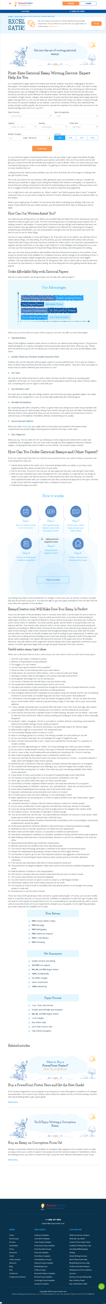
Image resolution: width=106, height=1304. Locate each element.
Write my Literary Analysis (79, 1235)
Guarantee (13, 1245)
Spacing (42, 123)
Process (12, 1242)
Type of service (13, 112)
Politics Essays (40, 1270)
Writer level (74, 123)
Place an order (53, 580)
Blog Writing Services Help (79, 1263)
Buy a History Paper (77, 1280)
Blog (11, 1266)
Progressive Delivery (17, 1277)
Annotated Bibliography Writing (78, 1251)
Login (88, 3)
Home (11, 1235)
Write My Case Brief (77, 1238)
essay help (26, 426)
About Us (12, 1263)
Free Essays (14, 1238)
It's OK (96, 24)
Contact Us (13, 1273)
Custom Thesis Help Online (79, 1242)
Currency (57, 134)
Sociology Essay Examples (44, 1280)
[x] (53, 1303)
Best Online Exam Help (78, 1259)
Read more (12, 1102)
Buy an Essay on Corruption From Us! (35, 1143)
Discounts (13, 1252)
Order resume (14, 1259)
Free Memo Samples (42, 1256)
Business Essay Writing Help (80, 1277)
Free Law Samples (41, 1252)
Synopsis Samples (41, 1284)
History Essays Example (43, 1263)
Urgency (11, 123)
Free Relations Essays (43, 1259)
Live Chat (25, 11)
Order (11, 1256)
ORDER (71, 3)
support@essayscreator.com (53, 1223)
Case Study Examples (42, 1242)
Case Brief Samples (42, 1238)
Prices (11, 1249)
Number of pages (14, 134)
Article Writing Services (78, 1256)
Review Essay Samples (43, 1277)
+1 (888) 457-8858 (77, 11)
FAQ (10, 1270)
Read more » (54, 26)
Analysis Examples (41, 1235)
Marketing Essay (40, 1266)
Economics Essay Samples (44, 1245)
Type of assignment (61, 112)
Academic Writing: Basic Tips (80, 1245)
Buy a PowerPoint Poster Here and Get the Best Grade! (46, 1085)
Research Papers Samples (44, 1273)
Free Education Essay (42, 1249)
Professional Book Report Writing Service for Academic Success (80, 1270)
